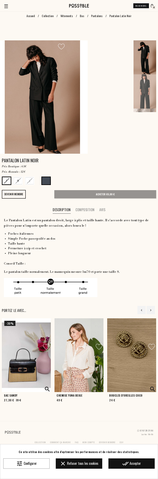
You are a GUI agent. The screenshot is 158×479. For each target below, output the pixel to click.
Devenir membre (107, 442)
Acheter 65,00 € (105, 194)
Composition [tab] (85, 209)
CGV (121, 442)
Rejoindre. (141, 5)
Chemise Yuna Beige (69, 395)
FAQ (76, 442)
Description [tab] (62, 209)
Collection (40, 442)
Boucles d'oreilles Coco (126, 395)
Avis (102, 209)
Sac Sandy (10, 395)
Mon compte (88, 442)
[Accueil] (79, 6)
